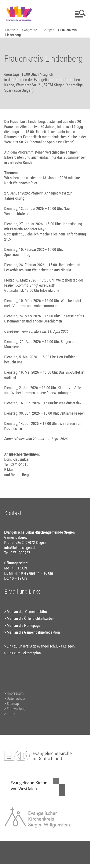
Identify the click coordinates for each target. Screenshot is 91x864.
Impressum (15, 693)
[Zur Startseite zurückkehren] (19, 5)
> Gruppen (47, 30)
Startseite (11, 30)
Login (11, 714)
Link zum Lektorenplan (24, 653)
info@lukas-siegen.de (20, 547)
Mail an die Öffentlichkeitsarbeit (30, 618)
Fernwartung (16, 708)
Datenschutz (16, 698)
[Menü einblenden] (79, 13)
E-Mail (9, 469)
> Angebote (29, 30)
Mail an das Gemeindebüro (27, 611)
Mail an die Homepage (23, 625)
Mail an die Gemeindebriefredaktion (33, 632)
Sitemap (13, 703)
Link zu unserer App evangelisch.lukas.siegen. (41, 646)
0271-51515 (19, 464)
